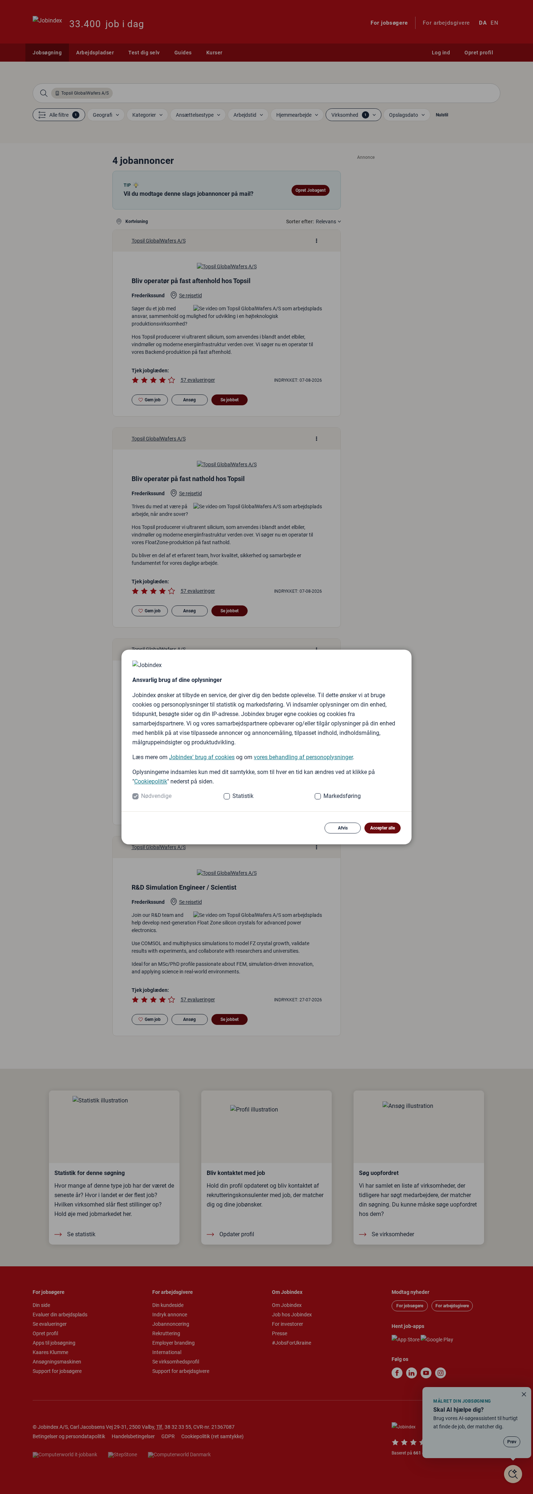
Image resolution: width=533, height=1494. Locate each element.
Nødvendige (156, 795)
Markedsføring (342, 795)
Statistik (242, 795)
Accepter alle (382, 828)
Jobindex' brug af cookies (202, 757)
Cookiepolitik (150, 781)
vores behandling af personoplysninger (303, 757)
